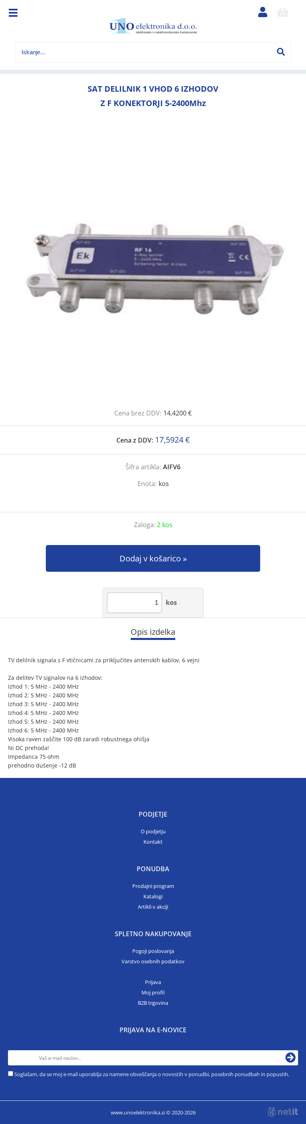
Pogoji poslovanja (153, 951)
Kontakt (153, 841)
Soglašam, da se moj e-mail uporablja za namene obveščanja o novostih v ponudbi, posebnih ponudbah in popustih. (151, 1074)
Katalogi (153, 896)
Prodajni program (153, 886)
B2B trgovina (153, 1002)
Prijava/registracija (263, 14)
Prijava (153, 982)
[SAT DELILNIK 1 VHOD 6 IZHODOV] (153, 267)
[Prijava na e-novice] (290, 1057)
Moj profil (153, 992)
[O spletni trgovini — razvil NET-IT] (283, 1112)
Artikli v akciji (153, 906)
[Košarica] (283, 14)
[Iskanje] (281, 52)
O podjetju (153, 831)
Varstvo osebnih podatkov (153, 961)
